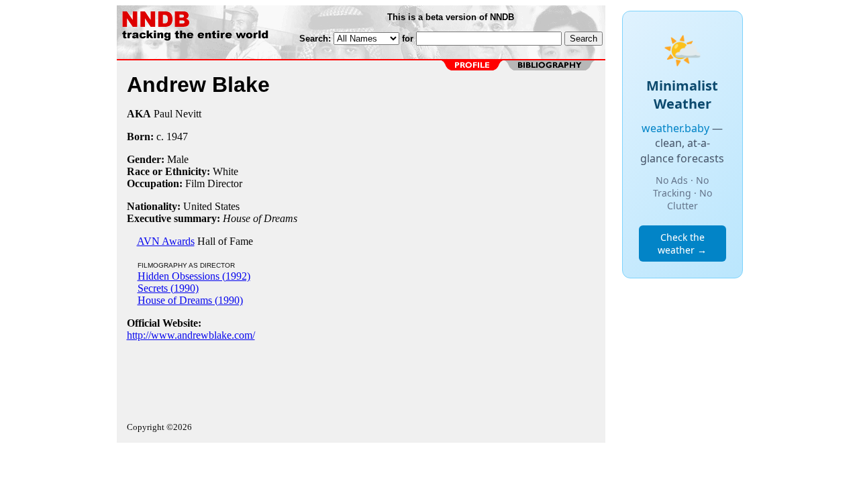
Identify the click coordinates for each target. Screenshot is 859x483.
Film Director (213, 183)
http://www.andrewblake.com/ (191, 335)
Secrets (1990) (168, 288)
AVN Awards (166, 241)
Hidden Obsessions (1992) (194, 276)
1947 (177, 136)
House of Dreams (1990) (190, 300)
